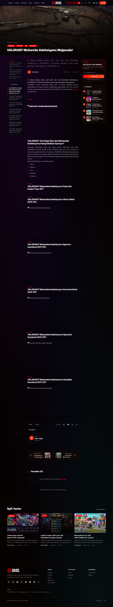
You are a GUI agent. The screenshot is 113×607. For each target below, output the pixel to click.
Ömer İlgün (39, 438)
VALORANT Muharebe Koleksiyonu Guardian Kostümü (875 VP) (15, 130)
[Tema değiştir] (89, 3)
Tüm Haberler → (101, 509)
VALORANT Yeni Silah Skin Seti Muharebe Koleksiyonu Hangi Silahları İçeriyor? (15, 90)
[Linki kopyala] (76, 424)
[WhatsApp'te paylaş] (72, 424)
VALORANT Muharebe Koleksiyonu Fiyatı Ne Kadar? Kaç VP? (15, 97)
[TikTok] (21, 582)
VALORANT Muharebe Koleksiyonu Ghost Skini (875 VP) (16, 104)
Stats (71, 3)
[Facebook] (26, 582)
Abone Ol (94, 76)
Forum (43, 3)
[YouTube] (17, 582)
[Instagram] (13, 582)
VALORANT (33, 45)
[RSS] (38, 582)
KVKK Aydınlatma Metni (23, 592)
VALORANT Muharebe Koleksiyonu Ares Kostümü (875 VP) (15, 117)
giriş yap (63, 479)
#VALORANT (32, 429)
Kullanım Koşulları (45, 592)
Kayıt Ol (102, 3)
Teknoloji (36, 3)
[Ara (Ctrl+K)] (85, 3)
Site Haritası (99, 600)
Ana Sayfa (9, 42)
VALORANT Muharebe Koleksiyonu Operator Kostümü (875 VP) (15, 124)
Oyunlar (17, 3)
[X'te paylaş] (64, 424)
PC (26, 45)
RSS (105, 600)
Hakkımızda (91, 572)
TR (79, 3)
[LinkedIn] (30, 582)
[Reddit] (34, 582)
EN (82, 3)
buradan (75, 89)
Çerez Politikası (35, 592)
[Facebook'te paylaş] (68, 424)
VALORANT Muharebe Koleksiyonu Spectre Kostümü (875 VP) (15, 110)
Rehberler (24, 3)
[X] (9, 582)
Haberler (10, 3)
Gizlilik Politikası (11, 592)
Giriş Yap (95, 3)
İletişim (90, 575)
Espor (30, 3)
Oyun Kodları (51, 582)
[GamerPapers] (56, 3)
